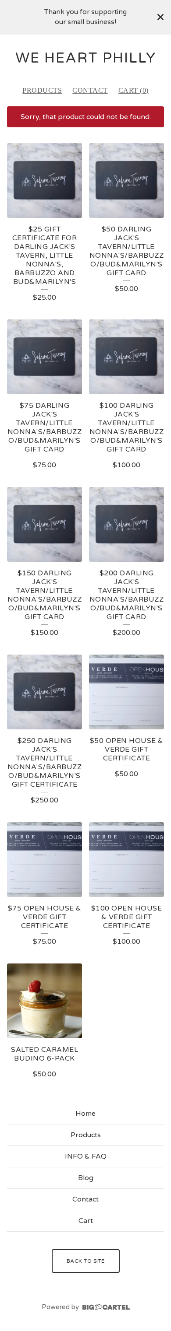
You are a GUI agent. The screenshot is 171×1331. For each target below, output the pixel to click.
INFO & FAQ (86, 1156)
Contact (90, 90)
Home (85, 1113)
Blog (85, 1177)
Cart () (133, 90)
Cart (85, 1220)
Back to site (86, 1261)
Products (42, 90)
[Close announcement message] (160, 17)
